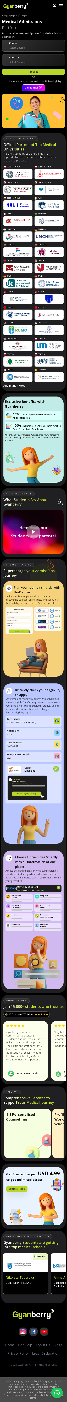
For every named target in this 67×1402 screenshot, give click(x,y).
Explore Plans (17, 1188)
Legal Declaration (45, 1353)
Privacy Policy (18, 1353)
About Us (43, 1345)
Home (10, 1345)
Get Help (25, 1345)
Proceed (33, 71)
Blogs (57, 1345)
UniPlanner (31, 87)
